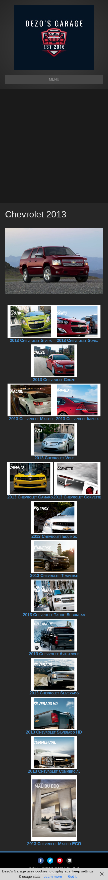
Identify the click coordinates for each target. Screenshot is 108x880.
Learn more (52, 876)
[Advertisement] (54, 146)
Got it (72, 876)
